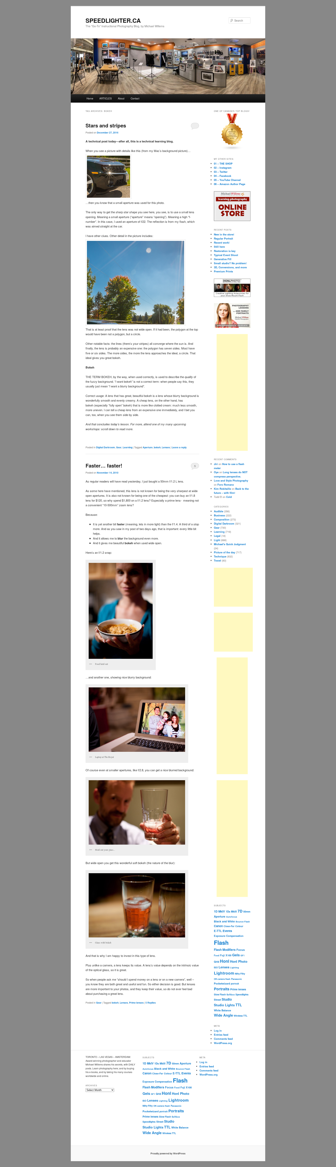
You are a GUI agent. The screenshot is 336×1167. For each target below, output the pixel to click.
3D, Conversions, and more (230, 267)
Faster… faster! (104, 465)
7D (240, 911)
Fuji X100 (225, 955)
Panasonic (236, 978)
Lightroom (224, 973)
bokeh (157, 447)
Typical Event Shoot (226, 255)
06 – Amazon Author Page (229, 184)
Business (219, 515)
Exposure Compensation (228, 936)
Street (217, 999)
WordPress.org (223, 1043)
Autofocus (231, 916)
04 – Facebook (222, 176)
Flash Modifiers (225, 950)
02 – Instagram (223, 167)
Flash (221, 942)
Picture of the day (224, 552)
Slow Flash (220, 994)
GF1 (243, 955)
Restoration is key (224, 251)
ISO (216, 967)
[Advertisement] (232, 392)
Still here (219, 246)
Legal (217, 536)
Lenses (166, 447)
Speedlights (241, 994)
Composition (221, 519)
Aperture (148, 447)
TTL (238, 1004)
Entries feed (221, 1034)
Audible (218, 511)
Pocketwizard (222, 983)
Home (90, 98)
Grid (216, 961)
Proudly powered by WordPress (168, 1153)
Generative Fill (222, 259)
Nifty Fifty (240, 973)
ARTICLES (105, 98)
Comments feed (223, 1039)
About (121, 98)
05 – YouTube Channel (227, 180)
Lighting (234, 967)
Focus (240, 950)
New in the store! (224, 234)
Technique (220, 556)
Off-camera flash (222, 978)
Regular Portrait (223, 238)
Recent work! (221, 242)
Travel (217, 560)
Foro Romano (225, 484)
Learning (127, 447)
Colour (239, 926)
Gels (236, 954)
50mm (246, 911)
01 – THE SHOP (223, 163)
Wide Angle (223, 1015)
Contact (135, 98)
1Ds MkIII (231, 911)
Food (216, 955)
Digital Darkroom (105, 447)
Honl (224, 961)
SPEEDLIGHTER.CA (113, 20)
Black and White (224, 921)
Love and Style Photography (231, 480)
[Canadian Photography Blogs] (232, 149)
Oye (216, 472)
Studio (227, 999)
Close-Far (229, 926)
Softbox (231, 994)
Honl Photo (238, 961)
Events (227, 931)
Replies (150, 1002)
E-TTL (218, 931)
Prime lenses (136, 1002)
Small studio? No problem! (230, 263)
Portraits (221, 989)
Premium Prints (223, 271)
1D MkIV (219, 911)
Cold (229, 497)
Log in (218, 1030)
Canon (218, 926)
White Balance (222, 1010)
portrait (235, 983)
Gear (119, 447)
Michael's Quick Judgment (230, 544)
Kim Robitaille (222, 488)
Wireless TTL (240, 1015)
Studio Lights (224, 1005)
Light (217, 540)
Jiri (216, 464)
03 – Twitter (221, 172)
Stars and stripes (106, 125)
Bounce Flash (243, 921)
